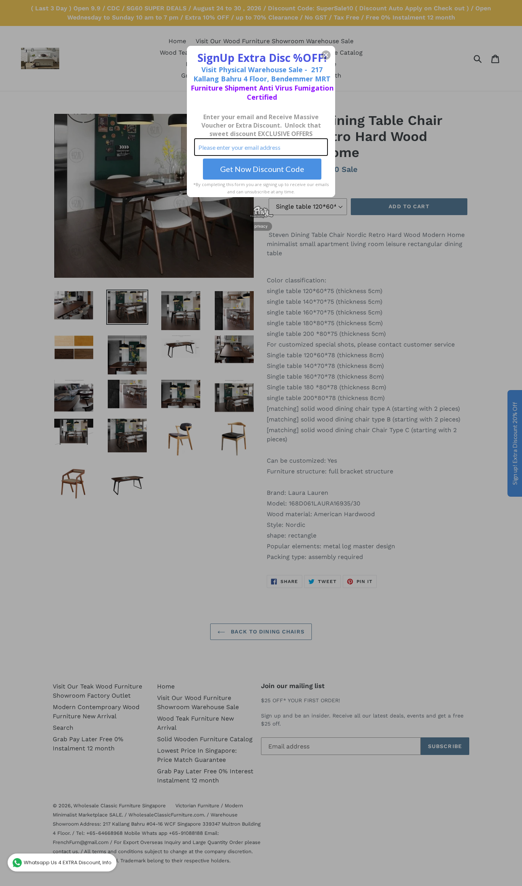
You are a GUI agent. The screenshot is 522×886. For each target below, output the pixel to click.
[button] (326, 55)
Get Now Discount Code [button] (262, 168)
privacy (261, 226)
